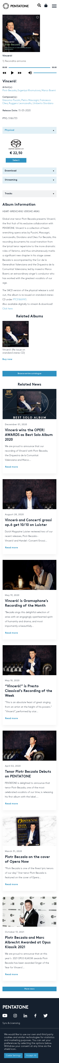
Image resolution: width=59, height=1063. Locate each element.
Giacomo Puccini (11, 100)
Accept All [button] (31, 1055)
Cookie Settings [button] (13, 1055)
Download (10, 171)
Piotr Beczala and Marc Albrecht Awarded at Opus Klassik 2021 (28, 942)
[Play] (12, 73)
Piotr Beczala (9, 90)
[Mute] (30, 72)
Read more (11, 467)
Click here (7, 309)
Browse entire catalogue (29, 373)
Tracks (8, 194)
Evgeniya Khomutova (29, 90)
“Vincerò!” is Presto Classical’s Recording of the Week (28, 691)
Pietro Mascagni (30, 100)
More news (29, 989)
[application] (29, 67)
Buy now (7, 359)
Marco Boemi (49, 90)
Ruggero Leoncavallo (20, 103)
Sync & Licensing (11, 1023)
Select (16, 160)
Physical (9, 130)
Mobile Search (39, 5)
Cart (46, 5)
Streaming (11, 180)
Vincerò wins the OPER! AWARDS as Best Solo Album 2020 (29, 435)
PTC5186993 (19, 299)
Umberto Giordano (43, 103)
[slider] (45, 73)
